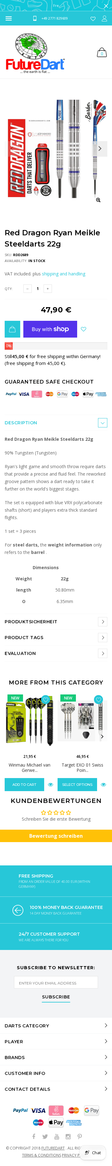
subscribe (56, 997)
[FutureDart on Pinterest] (80, 1136)
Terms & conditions (41, 1155)
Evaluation (20, 653)
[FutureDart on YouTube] (57, 1136)
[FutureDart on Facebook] (34, 1136)
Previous (10, 737)
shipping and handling (63, 274)
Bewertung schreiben (56, 835)
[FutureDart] (35, 52)
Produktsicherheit (31, 621)
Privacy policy (76, 1155)
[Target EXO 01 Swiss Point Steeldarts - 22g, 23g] (82, 721)
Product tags (24, 637)
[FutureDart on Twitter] (45, 1136)
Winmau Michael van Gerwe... (29, 767)
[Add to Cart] (12, 329)
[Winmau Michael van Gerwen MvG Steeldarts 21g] (29, 721)
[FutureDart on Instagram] (68, 1136)
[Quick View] (50, 784)
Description (21, 423)
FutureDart (53, 1148)
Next (102, 737)
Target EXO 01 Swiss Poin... (82, 767)
